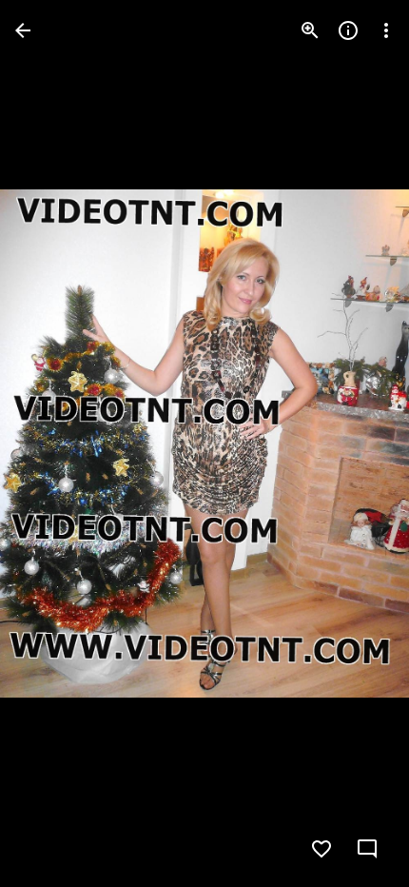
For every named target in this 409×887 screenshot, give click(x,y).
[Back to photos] (23, 30)
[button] (53, 443)
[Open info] (348, 30)
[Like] (321, 849)
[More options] (386, 30)
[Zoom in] (310, 30)
